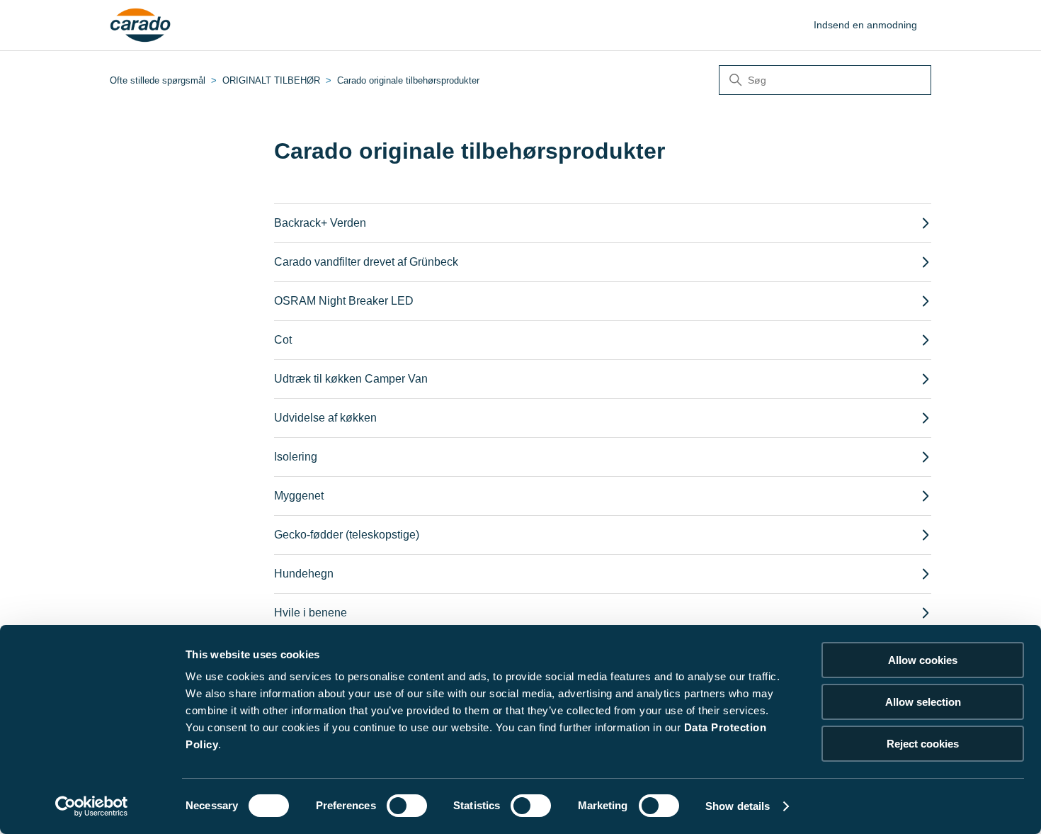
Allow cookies (922, 660)
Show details (737, 806)
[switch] (407, 805)
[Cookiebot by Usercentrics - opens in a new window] (92, 806)
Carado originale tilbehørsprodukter (408, 80)
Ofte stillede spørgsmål (157, 80)
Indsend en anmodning (865, 24)
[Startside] (140, 25)
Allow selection (923, 702)
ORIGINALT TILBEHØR (271, 80)
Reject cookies (923, 744)
